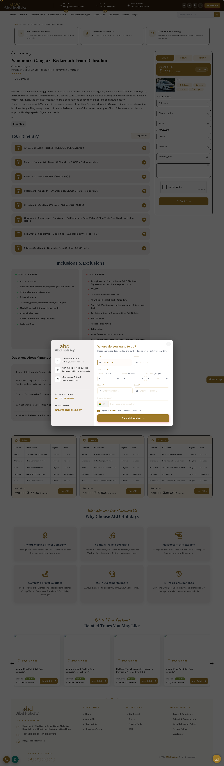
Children (154, 373)
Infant (128, 373)
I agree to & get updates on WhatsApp (121, 411)
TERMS (113, 411)
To (99, 356)
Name (100, 385)
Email (137, 385)
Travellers (102, 370)
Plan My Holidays (131, 418)
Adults (104, 373)
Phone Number (104, 398)
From (137, 356)
